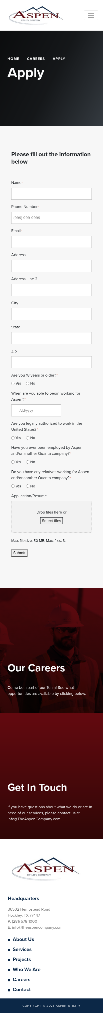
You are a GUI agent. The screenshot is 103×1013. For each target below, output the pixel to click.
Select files (51, 520)
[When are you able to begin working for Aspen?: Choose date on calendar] (66, 410)
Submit (19, 552)
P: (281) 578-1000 (22, 921)
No (32, 383)
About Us (23, 939)
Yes (18, 383)
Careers (21, 980)
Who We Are (26, 970)
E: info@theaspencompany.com (35, 927)
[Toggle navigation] (91, 15)
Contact (22, 990)
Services (22, 950)
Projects (22, 960)
